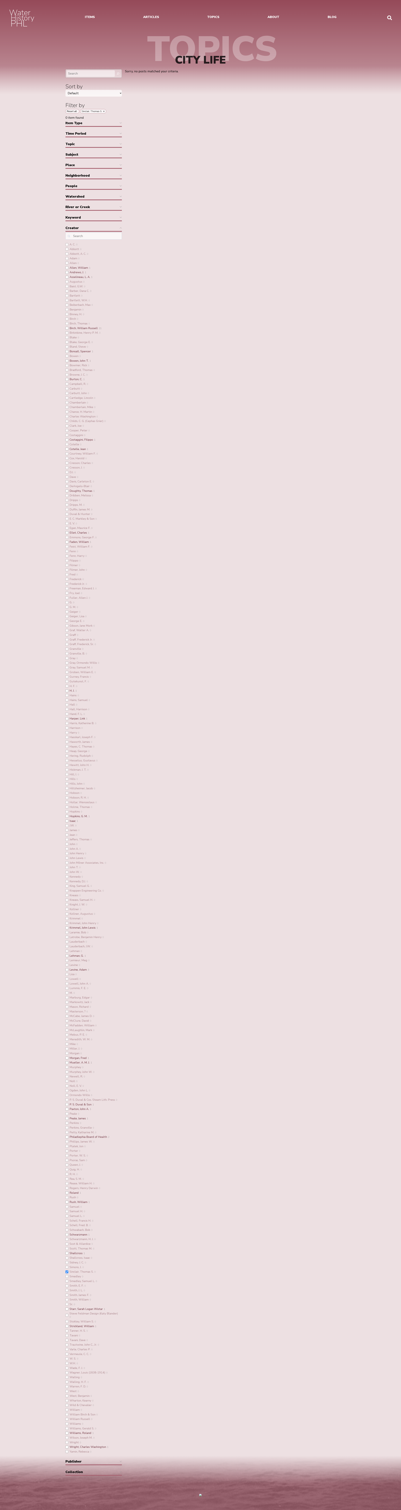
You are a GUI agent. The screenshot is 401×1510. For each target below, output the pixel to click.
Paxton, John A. (79, 1109)
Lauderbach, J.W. (80, 946)
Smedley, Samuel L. (82, 1281)
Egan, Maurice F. (80, 528)
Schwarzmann (78, 1234)
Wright (74, 1442)
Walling (75, 1377)
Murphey (75, 1067)
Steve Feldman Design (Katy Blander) (94, 1313)
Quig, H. (75, 1169)
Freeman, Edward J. (82, 588)
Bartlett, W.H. (79, 300)
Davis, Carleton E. (81, 481)
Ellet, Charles (78, 533)
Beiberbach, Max (80, 305)
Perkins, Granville (81, 1128)
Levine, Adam (78, 970)
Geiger (74, 612)
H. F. (72, 686)
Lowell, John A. (79, 983)
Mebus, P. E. (77, 1035)
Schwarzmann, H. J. (81, 1239)
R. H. (72, 1174)
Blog (332, 17)
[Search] (118, 73)
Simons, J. (75, 1267)
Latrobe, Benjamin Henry (86, 937)
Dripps (74, 500)
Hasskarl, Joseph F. (81, 737)
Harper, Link (77, 718)
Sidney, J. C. (77, 1262)
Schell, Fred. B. (79, 1225)
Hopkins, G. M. (78, 816)
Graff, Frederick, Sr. (82, 644)
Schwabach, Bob (80, 1230)
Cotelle (74, 444)
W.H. (73, 1363)
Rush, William (78, 1202)
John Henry (77, 853)
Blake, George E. (80, 342)
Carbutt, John (78, 393)
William (75, 1410)
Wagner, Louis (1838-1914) (87, 1372)
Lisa (72, 974)
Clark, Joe (76, 426)
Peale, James (78, 1118)
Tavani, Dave (78, 1340)
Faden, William (79, 542)
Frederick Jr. (77, 584)
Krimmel (75, 918)
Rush (73, 1197)
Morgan (74, 1053)
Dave (73, 477)
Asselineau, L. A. (80, 277)
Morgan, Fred (78, 1058)
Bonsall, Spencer (80, 351)
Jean (72, 835)
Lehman (75, 951)
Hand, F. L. (76, 714)
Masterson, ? (78, 1011)
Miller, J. (75, 1048)
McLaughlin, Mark (81, 1030)
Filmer (74, 565)
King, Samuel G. (80, 886)
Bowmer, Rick (78, 365)
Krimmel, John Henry (83, 923)
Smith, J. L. (76, 1290)
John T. (74, 867)
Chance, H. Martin (81, 412)
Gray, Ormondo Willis (83, 663)
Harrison (75, 728)
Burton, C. (76, 379)
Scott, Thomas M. (81, 1248)
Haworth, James (80, 742)
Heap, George (78, 751)
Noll (72, 1081)
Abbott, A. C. (78, 254)
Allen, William (79, 268)
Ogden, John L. (79, 1090)
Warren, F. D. (78, 1386)
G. (71, 602)
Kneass (74, 895)
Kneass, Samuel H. (81, 900)
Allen (73, 263)
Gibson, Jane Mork (81, 626)
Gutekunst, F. (78, 681)
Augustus (76, 282)
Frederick (75, 579)
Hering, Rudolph (80, 756)
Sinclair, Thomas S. (81, 1272)
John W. (74, 872)
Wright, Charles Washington (88, 1447)
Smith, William (79, 1299)
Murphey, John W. (81, 1072)
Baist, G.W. (76, 286)
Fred (73, 574)
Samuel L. (76, 1216)
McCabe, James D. (81, 1016)
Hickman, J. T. (78, 770)
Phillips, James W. (81, 1141)
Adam (73, 258)
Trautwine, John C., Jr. (83, 1345)
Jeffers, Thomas (79, 839)
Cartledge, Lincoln (81, 398)
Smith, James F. (79, 1295)
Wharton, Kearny (80, 1400)
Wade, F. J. (76, 1368)
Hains (73, 695)
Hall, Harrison (78, 709)
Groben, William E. (82, 672)
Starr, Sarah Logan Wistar (86, 1309)
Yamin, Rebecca (79, 1451)
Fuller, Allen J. (79, 598)
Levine (74, 965)
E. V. (72, 523)
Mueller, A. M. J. (80, 1062)
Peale (73, 1114)
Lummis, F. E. (78, 988)
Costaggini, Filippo (81, 440)
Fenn (73, 551)
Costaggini (76, 435)
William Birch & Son (82, 1414)
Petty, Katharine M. (82, 1132)
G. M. (73, 607)
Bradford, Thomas (81, 370)
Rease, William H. (81, 1183)
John (72, 844)
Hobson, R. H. (78, 797)
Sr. (71, 1304)
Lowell (74, 979)
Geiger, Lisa (77, 616)
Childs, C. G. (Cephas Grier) (86, 421)
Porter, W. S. (78, 1155)
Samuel (74, 1207)
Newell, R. (76, 1076)
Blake (73, 337)
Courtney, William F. (83, 453)
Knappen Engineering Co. (86, 890)
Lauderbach (77, 942)
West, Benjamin (80, 1396)
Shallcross (76, 1253)
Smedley (75, 1276)
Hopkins (75, 811)
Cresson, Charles (80, 463)
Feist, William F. (80, 546)
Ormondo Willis (80, 1095)
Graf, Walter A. (79, 630)
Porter (74, 1151)
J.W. (72, 825)
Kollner (74, 909)
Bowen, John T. (79, 361)
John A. (74, 849)
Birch (73, 319)
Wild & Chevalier (81, 1405)
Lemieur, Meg (78, 960)
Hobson (74, 793)
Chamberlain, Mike (81, 407)
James (73, 830)
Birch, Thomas (79, 323)
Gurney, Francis (79, 677)
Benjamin (75, 309)
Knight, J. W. (77, 904)
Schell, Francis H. (80, 1221)
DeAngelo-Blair (80, 486)
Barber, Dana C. (79, 291)
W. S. (73, 1358)
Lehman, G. (76, 956)
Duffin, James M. (80, 509)
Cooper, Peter (78, 430)
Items (90, 17)
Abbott (74, 249)
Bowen (74, 356)
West (73, 1391)
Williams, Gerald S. (82, 1428)
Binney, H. (76, 314)
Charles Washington (83, 416)
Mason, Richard (79, 1007)
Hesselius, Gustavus (82, 760)
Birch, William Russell (84, 328)
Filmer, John (77, 570)
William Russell (80, 1419)
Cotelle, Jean (78, 449)
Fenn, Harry (77, 556)
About (273, 17)
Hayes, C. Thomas (81, 746)
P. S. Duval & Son (80, 1104)
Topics (213, 17)
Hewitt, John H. (79, 765)
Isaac (73, 821)
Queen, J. (75, 1165)
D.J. (71, 472)
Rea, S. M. (76, 1179)
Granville (75, 649)
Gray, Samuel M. (80, 667)
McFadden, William (82, 1025)
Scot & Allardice (80, 1244)
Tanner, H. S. (78, 1331)
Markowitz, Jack (79, 1002)
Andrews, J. (77, 272)
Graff (73, 635)
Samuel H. (76, 1211)
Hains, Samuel (79, 700)
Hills (73, 779)
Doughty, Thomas (81, 491)
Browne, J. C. (77, 375)
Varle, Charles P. (80, 1349)
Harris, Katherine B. (82, 723)
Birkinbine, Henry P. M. (84, 333)
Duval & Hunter (80, 514)
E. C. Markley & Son (82, 519)
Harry (73, 732)
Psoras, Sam (77, 1160)
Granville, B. (77, 653)
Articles (151, 17)
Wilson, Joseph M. (81, 1438)
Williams (75, 1424)
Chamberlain (78, 402)
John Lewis (76, 858)
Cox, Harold (77, 458)
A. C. (72, 244)
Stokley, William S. (82, 1321)
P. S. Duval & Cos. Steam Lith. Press (92, 1100)
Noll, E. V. (76, 1086)
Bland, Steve (78, 347)
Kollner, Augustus (81, 914)
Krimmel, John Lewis (83, 928)
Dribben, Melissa (80, 495)
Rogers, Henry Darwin (84, 1188)
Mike (73, 1044)
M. (71, 993)
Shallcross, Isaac (80, 1258)
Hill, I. (73, 774)
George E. (76, 621)
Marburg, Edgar (80, 997)
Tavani (74, 1335)
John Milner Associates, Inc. (87, 863)
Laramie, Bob (78, 932)
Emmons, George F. (82, 537)
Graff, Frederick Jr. (81, 639)
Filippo (74, 560)
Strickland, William (82, 1326)
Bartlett (75, 295)
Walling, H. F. (78, 1382)
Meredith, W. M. (80, 1039)
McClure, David (79, 1021)
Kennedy (75, 877)
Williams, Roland (80, 1433)
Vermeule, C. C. (79, 1354)
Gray (73, 658)
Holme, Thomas (80, 807)
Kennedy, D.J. (78, 881)
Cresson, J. (76, 467)
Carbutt (75, 388)
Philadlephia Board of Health (88, 1137)
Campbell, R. (78, 384)
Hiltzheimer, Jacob (81, 788)
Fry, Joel (75, 593)
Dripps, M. (76, 505)
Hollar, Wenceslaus (82, 802)
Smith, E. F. (76, 1286)
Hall (72, 704)
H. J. (72, 691)
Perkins (74, 1123)
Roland (74, 1193)
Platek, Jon (76, 1146)
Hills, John (76, 784)
